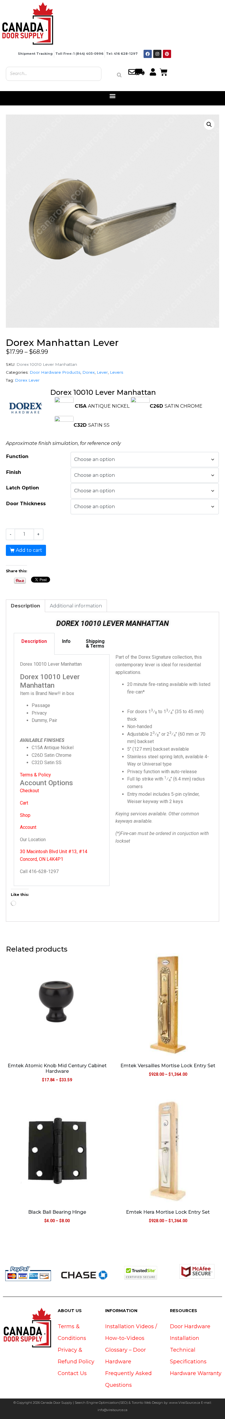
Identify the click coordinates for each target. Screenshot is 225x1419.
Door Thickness (26, 503)
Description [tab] (25, 606)
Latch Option (22, 488)
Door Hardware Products (55, 372)
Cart (24, 803)
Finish (13, 472)
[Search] (119, 75)
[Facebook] (148, 54)
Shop (25, 815)
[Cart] (164, 71)
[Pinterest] (167, 54)
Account (28, 827)
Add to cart (29, 550)
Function (17, 456)
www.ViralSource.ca (184, 1403)
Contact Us (72, 1373)
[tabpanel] (62, 770)
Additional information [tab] (76, 606)
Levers (116, 372)
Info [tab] (66, 641)
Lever (102, 372)
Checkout (29, 790)
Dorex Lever (27, 380)
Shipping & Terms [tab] (95, 643)
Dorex (88, 372)
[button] (112, 96)
